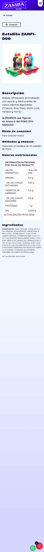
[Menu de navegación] (40, 3)
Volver (8, 15)
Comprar (12, 24)
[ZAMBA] (14, 5)
